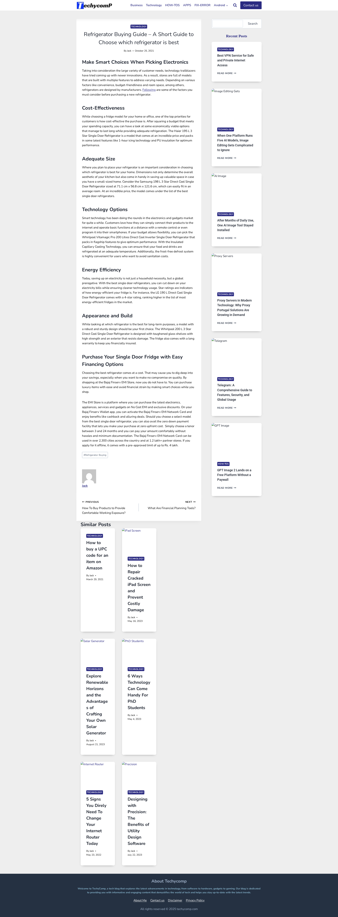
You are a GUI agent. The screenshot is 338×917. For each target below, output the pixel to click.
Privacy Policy (195, 900)
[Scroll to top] (326, 909)
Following (149, 90)
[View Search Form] (235, 5)
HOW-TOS (172, 5)
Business (136, 5)
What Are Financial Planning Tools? (171, 505)
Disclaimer (175, 900)
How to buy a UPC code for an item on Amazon (97, 555)
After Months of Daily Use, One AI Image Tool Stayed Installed (235, 225)
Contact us (250, 5)
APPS (187, 5)
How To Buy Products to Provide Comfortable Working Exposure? (104, 507)
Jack (129, 50)
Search (253, 23)
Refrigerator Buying (95, 455)
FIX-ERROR (203, 5)
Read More (226, 73)
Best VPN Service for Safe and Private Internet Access (235, 60)
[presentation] (139, 539)
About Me (140, 900)
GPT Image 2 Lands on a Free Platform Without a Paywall (234, 475)
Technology (154, 5)
